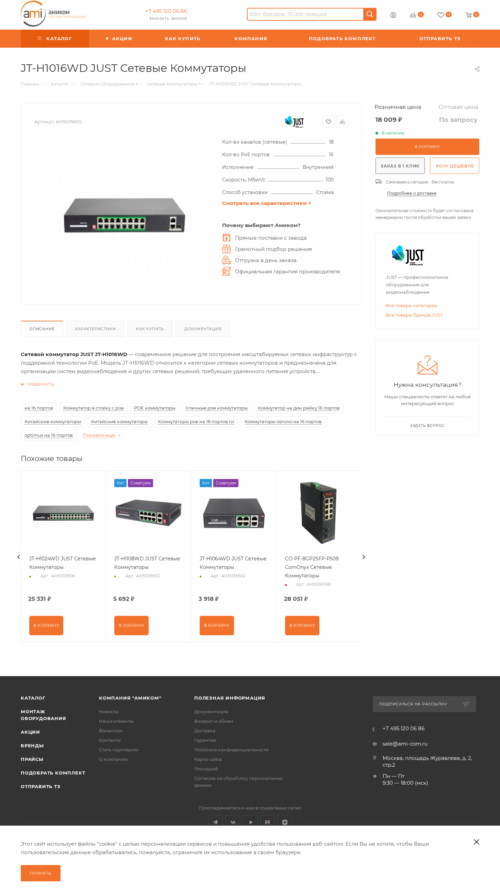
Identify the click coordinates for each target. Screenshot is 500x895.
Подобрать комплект (53, 773)
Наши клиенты (116, 721)
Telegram (215, 822)
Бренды (32, 745)
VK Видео (250, 822)
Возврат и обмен (213, 721)
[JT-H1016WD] (124, 214)
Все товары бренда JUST (414, 315)
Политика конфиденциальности (231, 749)
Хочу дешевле (455, 166)
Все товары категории (411, 305)
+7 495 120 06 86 (166, 11)
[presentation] (19, 557)
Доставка (205, 730)
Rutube (267, 822)
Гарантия (205, 740)
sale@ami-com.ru (405, 743)
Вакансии (110, 730)
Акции (30, 732)
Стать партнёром (118, 749)
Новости (108, 711)
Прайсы (32, 759)
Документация (203, 328)
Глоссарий (206, 768)
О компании (113, 759)
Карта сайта (208, 759)
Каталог (33, 698)
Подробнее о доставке (412, 193)
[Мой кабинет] (393, 16)
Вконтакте (233, 822)
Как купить (150, 328)
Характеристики (95, 328)
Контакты (110, 740)
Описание (41, 328)
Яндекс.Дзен (285, 822)
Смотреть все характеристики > (266, 203)
